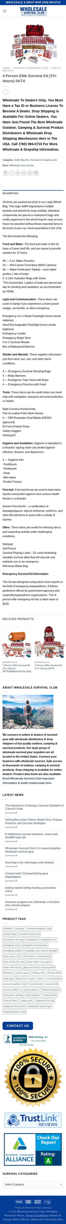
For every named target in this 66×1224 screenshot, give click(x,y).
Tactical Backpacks (50, 989)
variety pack (27, 1000)
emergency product (13, 950)
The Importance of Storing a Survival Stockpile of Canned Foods (34, 807)
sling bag (8, 978)
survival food (35, 984)
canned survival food (29, 934)
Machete (8, 973)
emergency (32, 939)
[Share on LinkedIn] (36, 173)
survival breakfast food (15, 984)
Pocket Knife (54, 973)
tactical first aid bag (13, 995)
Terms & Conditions (36, 1215)
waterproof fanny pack (14, 1006)
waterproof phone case (15, 1011)
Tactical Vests (10, 1000)
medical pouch (22, 973)
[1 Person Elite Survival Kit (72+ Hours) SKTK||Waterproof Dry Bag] (17, 642)
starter (40, 978)
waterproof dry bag (45, 1000)
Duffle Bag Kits (21, 160)
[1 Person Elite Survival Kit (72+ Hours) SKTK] (49, 642)
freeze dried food (12, 967)
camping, (19, 928)
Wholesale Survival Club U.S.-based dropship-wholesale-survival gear (33, 850)
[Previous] (2, 652)
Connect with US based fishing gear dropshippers (26, 875)
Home (6, 68)
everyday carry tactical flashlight (41, 950)
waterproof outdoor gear (39, 1006)
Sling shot (20, 978)
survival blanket (53, 978)
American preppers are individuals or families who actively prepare (32, 904)
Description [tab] (10, 193)
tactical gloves (33, 995)
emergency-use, (48, 939)
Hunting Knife (48, 967)
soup (31, 978)
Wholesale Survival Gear (22, 165)
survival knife (51, 984)
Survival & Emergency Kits (30, 68)
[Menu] (5, 11)
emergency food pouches (35, 945)
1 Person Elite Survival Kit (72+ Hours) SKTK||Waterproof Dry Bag (17, 668)
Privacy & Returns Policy (28, 1207)
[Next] (63, 652)
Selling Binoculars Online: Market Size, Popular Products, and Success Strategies (33, 821)
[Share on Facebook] (12, 173)
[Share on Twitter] (18, 173)
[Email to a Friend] (24, 173)
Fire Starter (29, 956)
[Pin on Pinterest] (30, 173)
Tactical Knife (50, 995)
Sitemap (47, 1207)
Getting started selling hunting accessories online (30, 889)
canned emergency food (39, 928)
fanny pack (9, 956)
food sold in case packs (39, 962)
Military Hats (39, 973)
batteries (8, 928)
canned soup (10, 934)
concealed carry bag (13, 939)
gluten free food (30, 967)
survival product (11, 989)
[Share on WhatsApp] (5, 173)
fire (19, 956)
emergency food (11, 945)
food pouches (44, 956)
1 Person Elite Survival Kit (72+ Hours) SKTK (48, 667)
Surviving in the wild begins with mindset (29, 862)
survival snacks (30, 989)
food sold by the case (14, 962)
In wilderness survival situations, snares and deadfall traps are (31, 836)
